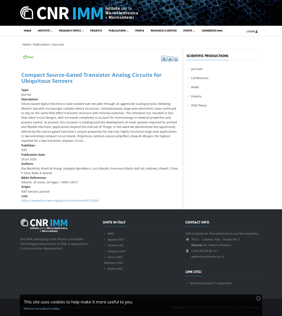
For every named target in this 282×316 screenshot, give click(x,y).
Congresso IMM (212, 31)
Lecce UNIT (115, 257)
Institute (44, 31)
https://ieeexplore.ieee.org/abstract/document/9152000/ (60, 200)
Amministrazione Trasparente (210, 283)
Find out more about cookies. (42, 308)
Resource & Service (164, 31)
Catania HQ (115, 245)
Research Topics (70, 31)
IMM (111, 233)
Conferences (200, 78)
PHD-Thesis (199, 105)
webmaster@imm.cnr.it (207, 257)
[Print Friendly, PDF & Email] (28, 57)
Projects (96, 31)
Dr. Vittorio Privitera (211, 245)
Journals (58, 44)
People (139, 31)
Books (195, 87)
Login (250, 31)
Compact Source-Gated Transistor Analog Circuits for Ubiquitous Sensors (91, 77)
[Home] (79, 12)
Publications (118, 31)
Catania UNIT (117, 251)
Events (188, 31)
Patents (196, 96)
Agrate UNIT (116, 239)
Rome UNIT (115, 269)
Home (27, 31)
